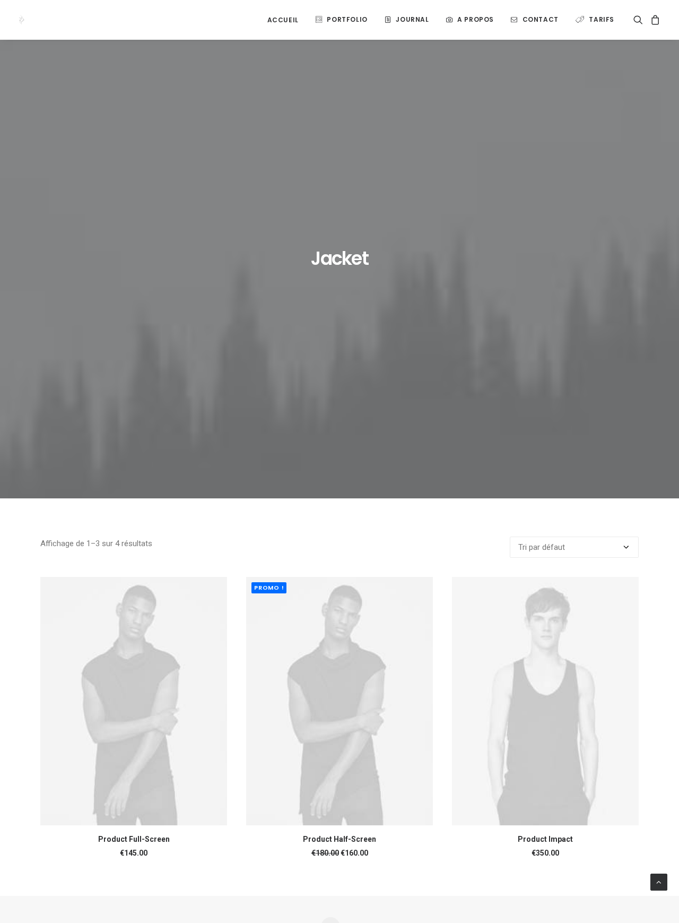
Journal (412, 19)
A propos (475, 19)
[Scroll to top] (658, 881)
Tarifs (601, 19)
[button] (640, 19)
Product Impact (545, 839)
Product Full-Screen (134, 839)
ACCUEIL (283, 19)
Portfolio (347, 19)
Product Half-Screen (339, 839)
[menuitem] (283, 20)
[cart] (654, 19)
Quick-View (214, 589)
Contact (541, 19)
